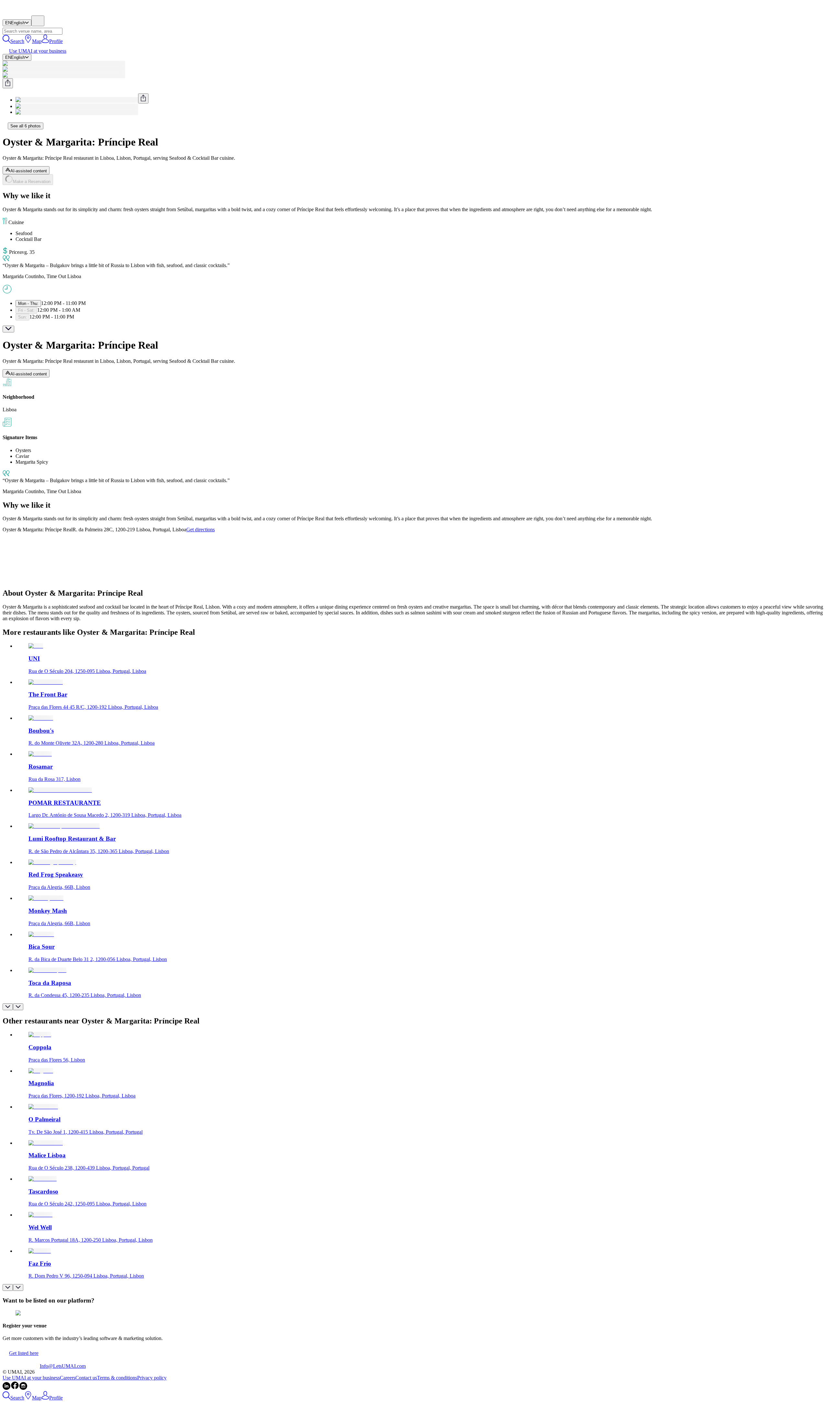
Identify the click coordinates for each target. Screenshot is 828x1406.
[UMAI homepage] (21, 12)
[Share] (8, 83)
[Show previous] (8, 1006)
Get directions (200, 529)
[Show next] (18, 1006)
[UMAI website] (21, 1366)
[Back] (5, 125)
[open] (8, 329)
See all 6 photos (25, 126)
